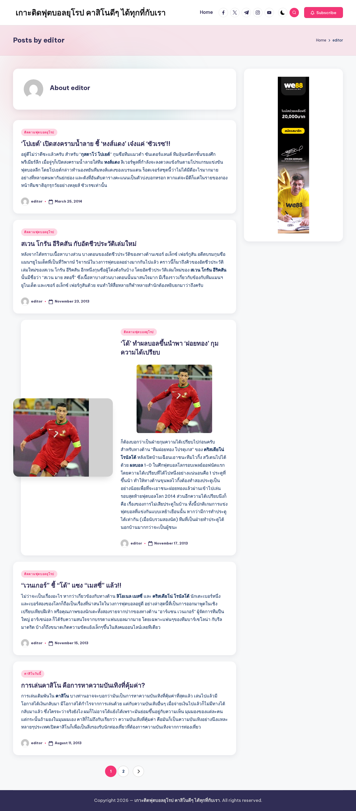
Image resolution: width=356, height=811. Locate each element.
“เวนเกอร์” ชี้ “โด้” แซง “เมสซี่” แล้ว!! (71, 585)
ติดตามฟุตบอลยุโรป (39, 132)
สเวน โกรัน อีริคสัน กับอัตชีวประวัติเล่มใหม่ (79, 243)
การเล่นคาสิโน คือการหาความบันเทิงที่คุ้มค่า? (83, 685)
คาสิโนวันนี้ (32, 674)
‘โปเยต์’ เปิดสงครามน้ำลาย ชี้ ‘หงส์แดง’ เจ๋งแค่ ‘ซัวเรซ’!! (95, 143)
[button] (323, 12)
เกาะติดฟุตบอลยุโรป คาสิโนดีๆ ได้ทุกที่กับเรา (91, 12)
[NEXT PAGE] (138, 771)
